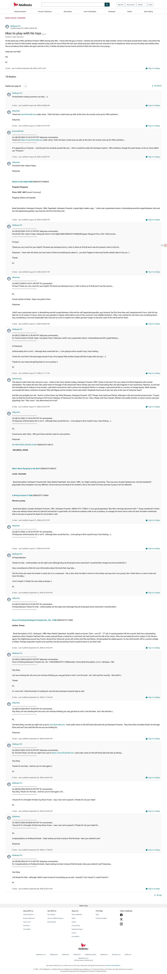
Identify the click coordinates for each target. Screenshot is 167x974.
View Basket (27, 929)
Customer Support (101, 918)
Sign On (120, 4)
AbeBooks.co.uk (41, 954)
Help (150, 4)
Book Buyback (51, 922)
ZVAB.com (128, 954)
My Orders (26, 925)
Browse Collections (45, 11)
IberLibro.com (116, 954)
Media (73, 918)
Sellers (129, 11)
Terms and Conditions (113, 965)
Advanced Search (20, 11)
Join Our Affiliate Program (55, 918)
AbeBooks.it (77, 954)
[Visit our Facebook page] (130, 915)
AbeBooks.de (54, 954)
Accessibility (75, 936)
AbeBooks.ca (104, 954)
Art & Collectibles (90, 11)
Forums (74, 933)
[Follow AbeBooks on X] (130, 919)
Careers (74, 922)
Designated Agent (77, 929)
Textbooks (111, 11)
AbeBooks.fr (65, 954)
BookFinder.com (83, 959)
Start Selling (148, 11)
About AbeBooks (77, 914)
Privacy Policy (76, 925)
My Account (131, 4)
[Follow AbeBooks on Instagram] (130, 924)
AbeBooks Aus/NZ (90, 954)
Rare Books (68, 11)
